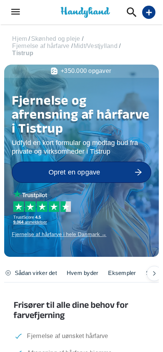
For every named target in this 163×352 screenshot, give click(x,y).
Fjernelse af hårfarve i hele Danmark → (59, 234)
